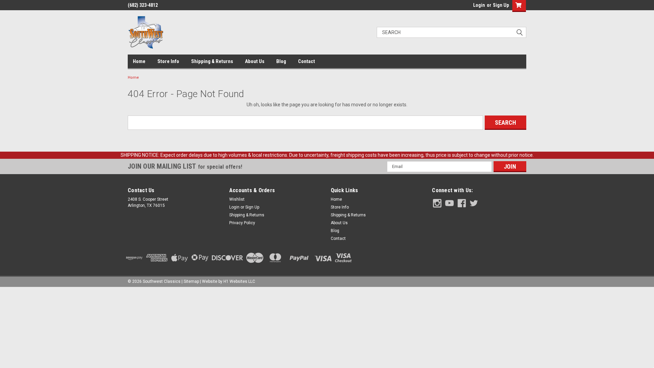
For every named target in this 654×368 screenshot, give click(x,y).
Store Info (168, 61)
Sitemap (191, 281)
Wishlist (237, 199)
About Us (254, 61)
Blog (281, 61)
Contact (306, 61)
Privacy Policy (242, 222)
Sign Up (501, 5)
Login (479, 5)
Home (139, 61)
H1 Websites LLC (239, 281)
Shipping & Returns (212, 61)
